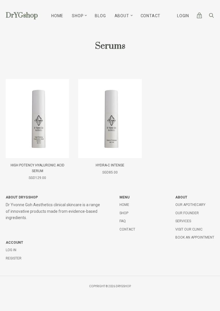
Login (183, 15)
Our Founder (187, 213)
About (122, 15)
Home (57, 15)
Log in (11, 250)
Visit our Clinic (189, 229)
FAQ (122, 221)
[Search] (211, 17)
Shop (77, 15)
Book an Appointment (194, 237)
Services (183, 221)
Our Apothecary (190, 205)
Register (13, 258)
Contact (151, 15)
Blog (100, 15)
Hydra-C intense (110, 165)
